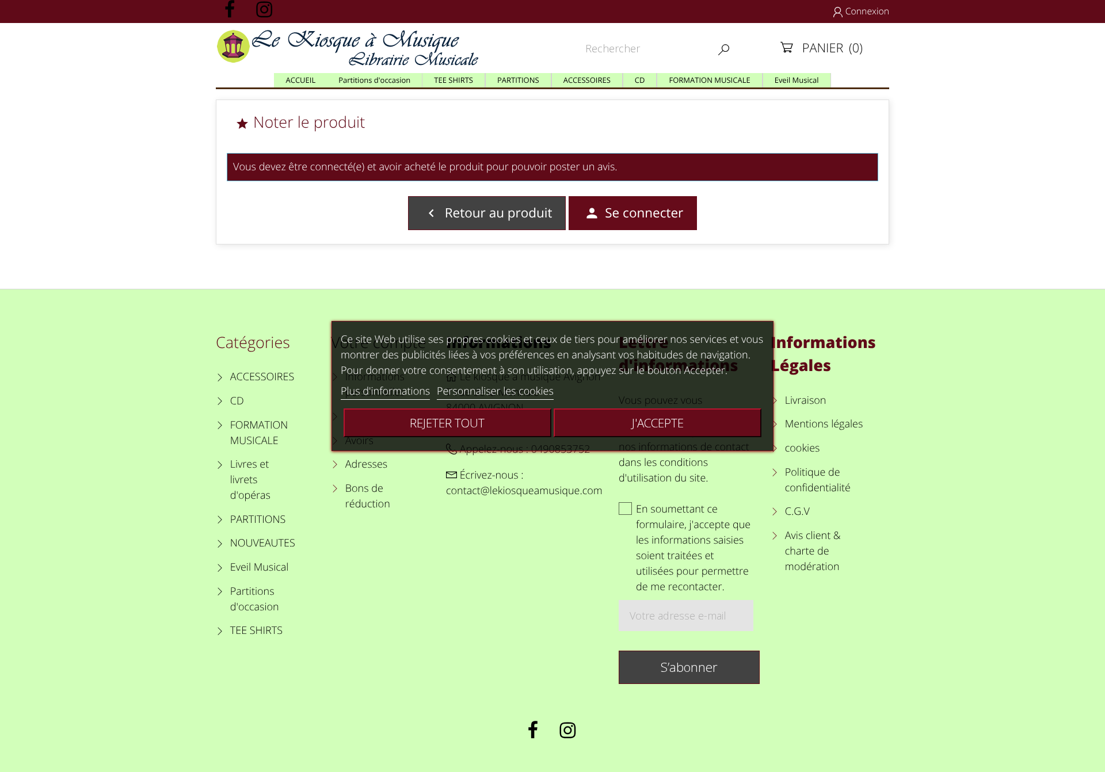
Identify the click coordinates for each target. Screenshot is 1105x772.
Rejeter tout (447, 423)
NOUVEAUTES (262, 543)
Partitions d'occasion (254, 599)
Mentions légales (824, 424)
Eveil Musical (259, 567)
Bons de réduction (367, 496)
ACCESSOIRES (262, 377)
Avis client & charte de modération (813, 551)
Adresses (366, 464)
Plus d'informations (385, 391)
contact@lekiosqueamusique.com (524, 491)
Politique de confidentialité (818, 480)
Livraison (805, 400)
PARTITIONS (258, 519)
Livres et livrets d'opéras (250, 479)
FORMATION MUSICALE (259, 433)
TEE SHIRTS (256, 630)
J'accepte (658, 423)
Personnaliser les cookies (495, 391)
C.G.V (797, 511)
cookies (802, 448)
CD (237, 401)
